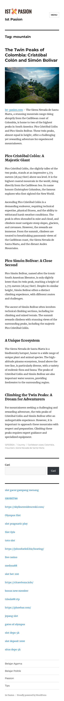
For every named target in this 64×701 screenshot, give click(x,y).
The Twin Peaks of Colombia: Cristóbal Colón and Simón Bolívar (31, 55)
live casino (11, 557)
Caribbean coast (36, 445)
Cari (7, 464)
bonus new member (16, 590)
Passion (9, 678)
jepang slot (11, 615)
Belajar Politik (13, 671)
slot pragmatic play (16, 523)
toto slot (10, 540)
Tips (7, 685)
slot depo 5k (12, 632)
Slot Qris (10, 532)
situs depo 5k (13, 649)
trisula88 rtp (12, 599)
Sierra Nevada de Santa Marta (30, 448)
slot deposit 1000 (15, 641)
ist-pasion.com (14, 109)
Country (21, 445)
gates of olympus (15, 624)
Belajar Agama (13, 663)
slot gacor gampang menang (22, 490)
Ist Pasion (13, 19)
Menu (54, 15)
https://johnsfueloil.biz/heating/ (24, 548)
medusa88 (11, 565)
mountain (10, 448)
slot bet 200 (12, 573)
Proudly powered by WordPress (31, 695)
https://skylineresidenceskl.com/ (24, 506)
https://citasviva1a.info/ (19, 582)
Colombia (49, 445)
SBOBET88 (11, 498)
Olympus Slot (13, 515)
